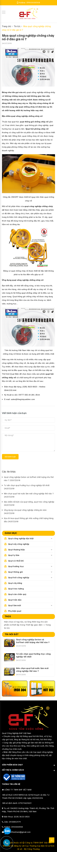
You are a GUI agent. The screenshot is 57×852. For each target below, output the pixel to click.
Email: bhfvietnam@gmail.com (18, 832)
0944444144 (33, 2)
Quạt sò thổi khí (16, 561)
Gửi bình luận (10, 456)
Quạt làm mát (14, 605)
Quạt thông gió (15, 572)
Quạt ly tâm (13, 555)
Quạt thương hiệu (16, 549)
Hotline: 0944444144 (13, 827)
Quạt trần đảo (14, 600)
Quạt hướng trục (16, 566)
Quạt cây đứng (15, 583)
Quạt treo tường (16, 589)
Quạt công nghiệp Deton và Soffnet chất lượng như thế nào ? (33, 641)
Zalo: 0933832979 (12, 822)
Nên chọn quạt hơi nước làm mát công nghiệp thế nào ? (32, 669)
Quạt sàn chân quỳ (17, 594)
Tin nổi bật (11, 634)
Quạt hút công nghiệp (18, 577)
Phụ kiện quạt (14, 611)
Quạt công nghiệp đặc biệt (21, 538)
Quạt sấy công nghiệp (18, 544)
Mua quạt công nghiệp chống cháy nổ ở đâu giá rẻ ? (28, 37)
